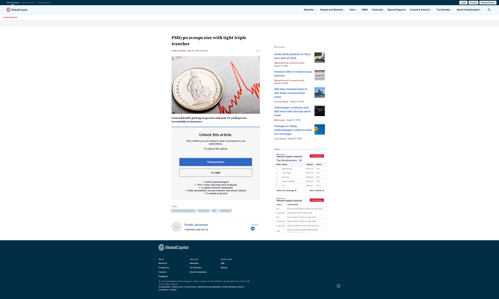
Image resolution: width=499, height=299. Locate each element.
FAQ (222, 263)
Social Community (198, 272)
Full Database (316, 156)
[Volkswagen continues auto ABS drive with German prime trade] (319, 111)
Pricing (473, 2)
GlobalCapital (12, 2)
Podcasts (377, 9)
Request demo (215, 162)
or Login (215, 172)
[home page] (16, 10)
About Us (163, 263)
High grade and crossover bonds (289, 63)
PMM (365, 9)
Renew (224, 268)
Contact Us (164, 268)
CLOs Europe (280, 139)
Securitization (28, 2)
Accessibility (164, 287)
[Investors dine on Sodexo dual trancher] (319, 75)
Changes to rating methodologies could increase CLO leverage (293, 130)
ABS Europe (279, 120)
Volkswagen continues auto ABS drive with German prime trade (292, 111)
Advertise (194, 263)
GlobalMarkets (44, 2)
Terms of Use (177, 287)
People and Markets (331, 9)
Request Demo (488, 2)
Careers (162, 272)
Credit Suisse (225, 211)
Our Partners (196, 268)
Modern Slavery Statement (209, 287)
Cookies (173, 290)
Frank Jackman (196, 225)
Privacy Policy (190, 287)
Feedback (163, 276)
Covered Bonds (10, 17)
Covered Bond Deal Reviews (183, 211)
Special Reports (397, 9)
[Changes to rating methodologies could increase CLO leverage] (319, 129)
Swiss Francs (204, 211)
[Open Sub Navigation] (315, 9)
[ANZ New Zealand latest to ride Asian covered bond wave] (319, 92)
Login (463, 2)
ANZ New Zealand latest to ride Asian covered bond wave (290, 93)
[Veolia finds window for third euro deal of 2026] (319, 57)
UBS (214, 211)
